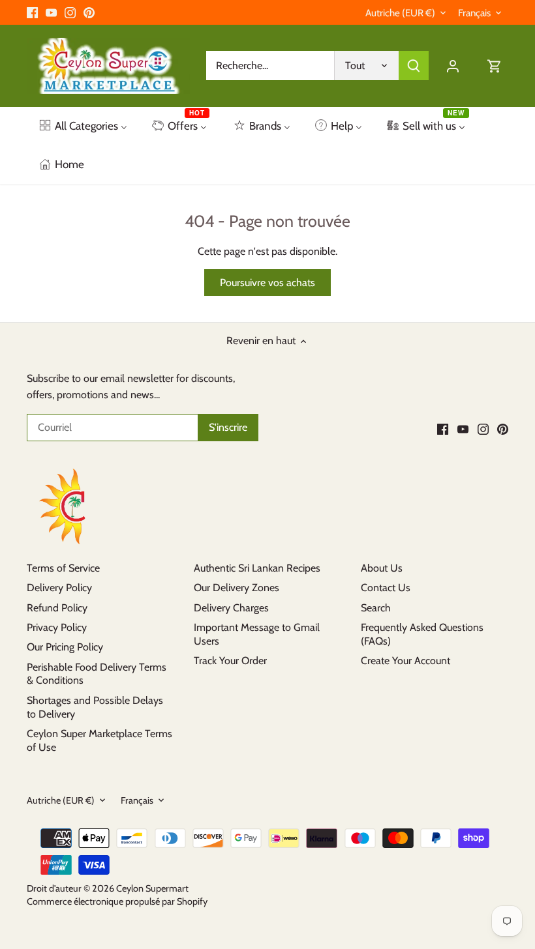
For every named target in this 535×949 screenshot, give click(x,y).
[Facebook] (32, 12)
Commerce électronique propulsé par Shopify (117, 901)
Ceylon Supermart (152, 888)
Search (376, 608)
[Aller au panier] (494, 65)
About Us (382, 568)
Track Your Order (230, 660)
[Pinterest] (89, 12)
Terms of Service (63, 568)
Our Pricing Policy (65, 647)
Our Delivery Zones (236, 587)
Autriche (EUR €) (400, 13)
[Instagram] (70, 12)
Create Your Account (405, 660)
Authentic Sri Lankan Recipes (257, 568)
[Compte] (452, 65)
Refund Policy (57, 608)
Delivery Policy (59, 587)
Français (474, 13)
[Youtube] (51, 12)
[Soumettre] (414, 65)
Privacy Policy (57, 627)
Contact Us (385, 587)
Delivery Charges (231, 608)
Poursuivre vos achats (267, 282)
